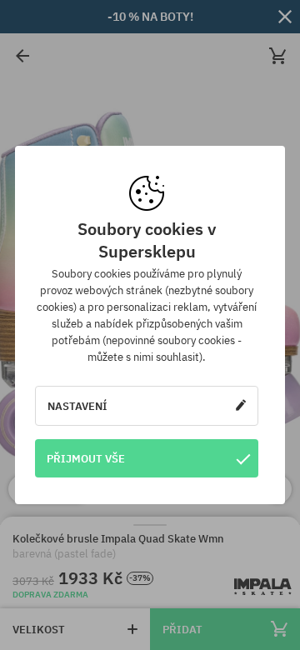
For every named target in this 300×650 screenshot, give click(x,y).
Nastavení (78, 405)
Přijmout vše (86, 458)
